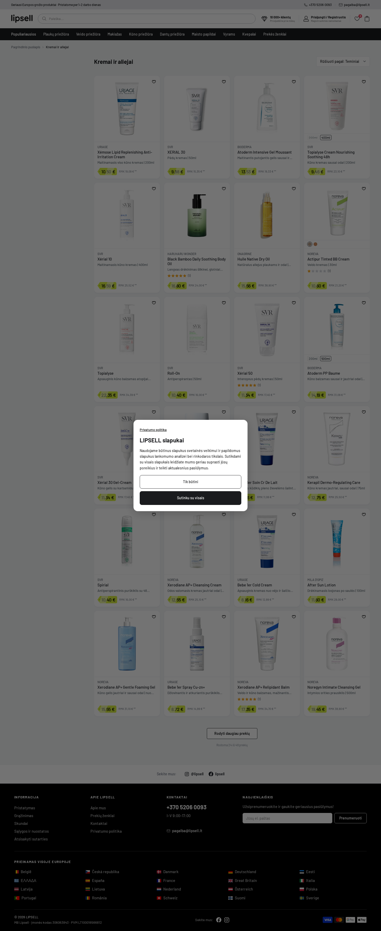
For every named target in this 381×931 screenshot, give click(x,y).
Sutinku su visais (190, 498)
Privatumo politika (153, 430)
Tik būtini (190, 482)
